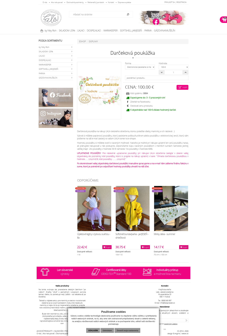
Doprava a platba (124, 2)
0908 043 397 (166, 300)
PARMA (147, 30)
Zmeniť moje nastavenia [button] (127, 330)
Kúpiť (108, 247)
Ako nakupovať (57, 2)
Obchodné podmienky (75, 2)
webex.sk (185, 333)
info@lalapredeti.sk (167, 303)
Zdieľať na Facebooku (140, 101)
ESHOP (82, 41)
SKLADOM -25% (67, 30)
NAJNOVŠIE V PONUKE (62, 331)
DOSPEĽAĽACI (94, 30)
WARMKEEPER (110, 30)
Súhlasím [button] (93, 330)
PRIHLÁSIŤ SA (169, 2)
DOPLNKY (93, 41)
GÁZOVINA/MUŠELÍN (164, 30)
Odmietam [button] (107, 330)
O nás (45, 2)
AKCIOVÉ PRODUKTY (45, 331)
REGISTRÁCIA (181, 2)
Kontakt (111, 2)
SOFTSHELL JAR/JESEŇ (131, 30)
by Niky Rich (50, 30)
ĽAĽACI (80, 30)
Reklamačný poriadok (96, 2)
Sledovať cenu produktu (141, 105)
